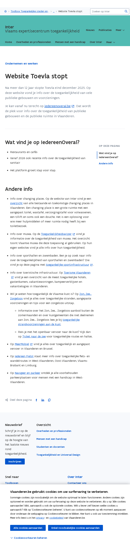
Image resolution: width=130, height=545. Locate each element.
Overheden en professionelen (53, 431)
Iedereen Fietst (24, 356)
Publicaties (105, 30)
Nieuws (90, 30)
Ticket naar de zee (34, 336)
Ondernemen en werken (21, 63)
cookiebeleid (56, 517)
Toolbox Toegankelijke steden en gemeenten (30, 11)
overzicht (16, 203)
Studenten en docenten (50, 447)
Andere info (106, 163)
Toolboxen (11, 483)
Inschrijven (14, 461)
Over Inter (75, 477)
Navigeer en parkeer (27, 373)
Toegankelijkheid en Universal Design (58, 455)
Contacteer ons (77, 483)
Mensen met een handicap (51, 439)
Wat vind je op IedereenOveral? (108, 155)
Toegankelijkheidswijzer (56, 234)
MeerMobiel (22, 344)
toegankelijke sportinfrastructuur (67, 265)
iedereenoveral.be (57, 106)
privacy (40, 517)
